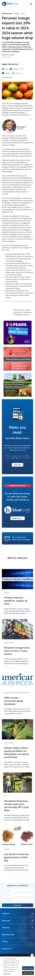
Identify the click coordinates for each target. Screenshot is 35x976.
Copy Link (18, 73)
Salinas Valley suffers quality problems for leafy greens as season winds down (16, 752)
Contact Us (6, 948)
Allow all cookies (28, 968)
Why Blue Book (8, 934)
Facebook (15, 69)
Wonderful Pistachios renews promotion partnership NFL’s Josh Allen (16, 805)
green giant (9, 643)
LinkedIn (7, 73)
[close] (32, 955)
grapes (7, 849)
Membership (16, 518)
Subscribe (17, 465)
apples (6, 593)
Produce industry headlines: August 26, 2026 (16, 600)
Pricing (4, 941)
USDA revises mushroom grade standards (13, 700)
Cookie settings (28, 973)
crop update (9, 743)
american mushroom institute (17, 693)
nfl (5, 796)
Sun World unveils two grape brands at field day (16, 857)
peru (23, 13)
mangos (17, 13)
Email (6, 69)
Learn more (7, 974)
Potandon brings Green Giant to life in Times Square (17, 650)
